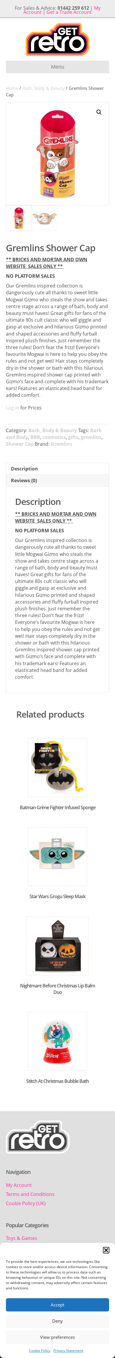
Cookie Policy (39, 1350)
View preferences (57, 1337)
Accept (57, 1305)
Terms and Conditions (30, 1194)
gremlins (91, 437)
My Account (19, 1185)
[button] (106, 1250)
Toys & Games (21, 1238)
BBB (35, 437)
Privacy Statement (68, 1350)
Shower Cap (20, 444)
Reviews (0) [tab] (24, 480)
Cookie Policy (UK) (26, 1203)
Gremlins (61, 444)
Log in (12, 407)
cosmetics (54, 437)
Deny (57, 1321)
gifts (73, 437)
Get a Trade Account (69, 12)
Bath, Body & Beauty (43, 88)
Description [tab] (24, 468)
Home (12, 88)
